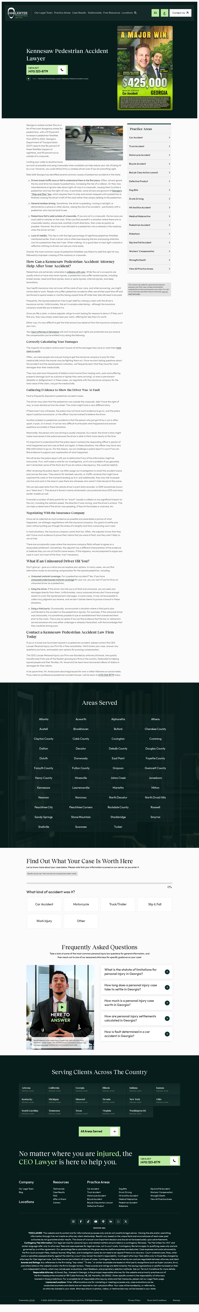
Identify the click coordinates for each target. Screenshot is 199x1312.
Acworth (81, 719)
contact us (179, 12)
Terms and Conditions (156, 1300)
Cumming (155, 738)
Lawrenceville (80, 787)
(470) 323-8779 (106, 675)
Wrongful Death (137, 260)
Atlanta (43, 719)
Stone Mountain (81, 817)
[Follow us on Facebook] (80, 1221)
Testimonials (95, 13)
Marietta (118, 787)
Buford (118, 729)
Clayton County (43, 738)
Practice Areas (62, 13)
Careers (56, 1203)
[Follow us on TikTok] (88, 1221)
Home (34, 79)
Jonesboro (155, 778)
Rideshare (134, 234)
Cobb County (81, 738)
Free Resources (111, 13)
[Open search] (135, 13)
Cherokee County (155, 729)
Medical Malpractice (140, 216)
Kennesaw (43, 787)
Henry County (43, 778)
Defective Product (138, 181)
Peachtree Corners (80, 807)
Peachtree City (44, 807)
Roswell (155, 807)
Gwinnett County (155, 768)
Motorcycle (81, 904)
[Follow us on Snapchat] (118, 1221)
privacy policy (134, 1300)
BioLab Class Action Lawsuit (143, 172)
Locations (127, 13)
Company (26, 1182)
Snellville (43, 826)
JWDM (32, 1300)
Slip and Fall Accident (140, 242)
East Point (118, 758)
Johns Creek (118, 778)
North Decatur (118, 797)
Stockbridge (118, 817)
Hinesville (81, 778)
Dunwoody (81, 758)
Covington (118, 738)
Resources (61, 1182)
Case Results (79, 13)
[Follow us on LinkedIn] (110, 1221)
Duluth (44, 758)
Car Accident (136, 138)
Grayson (118, 768)
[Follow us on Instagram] (73, 1221)
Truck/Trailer (118, 904)
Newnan (43, 797)
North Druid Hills (155, 797)
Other (81, 921)
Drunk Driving (136, 199)
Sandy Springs (44, 817)
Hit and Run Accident (140, 207)
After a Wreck (59, 1199)
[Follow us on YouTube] (95, 1221)
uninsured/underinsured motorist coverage (52, 580)
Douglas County (155, 748)
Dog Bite (133, 190)
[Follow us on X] (125, 1221)
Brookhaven (81, 729)
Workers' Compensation (141, 251)
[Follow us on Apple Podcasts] (103, 1221)
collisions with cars (76, 272)
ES (155, 13)
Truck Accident (136, 146)
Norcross (80, 797)
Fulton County (81, 768)
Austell (43, 729)
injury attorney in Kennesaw (45, 332)
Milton (155, 787)
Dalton (43, 748)
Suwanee (81, 826)
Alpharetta (118, 719)
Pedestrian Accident (139, 225)
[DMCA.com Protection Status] (99, 1227)
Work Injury (44, 921)
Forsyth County (43, 768)
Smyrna (155, 817)
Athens (155, 719)
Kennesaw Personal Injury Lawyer (49, 79)
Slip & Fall (154, 904)
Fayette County (155, 758)
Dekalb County (118, 748)
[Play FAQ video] (62, 1007)
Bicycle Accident (137, 164)
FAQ (55, 1196)
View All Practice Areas (141, 269)
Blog (21, 1192)
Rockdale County (118, 807)
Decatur (81, 748)
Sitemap (176, 1300)
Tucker (118, 826)
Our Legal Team (44, 13)
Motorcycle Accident (139, 155)
